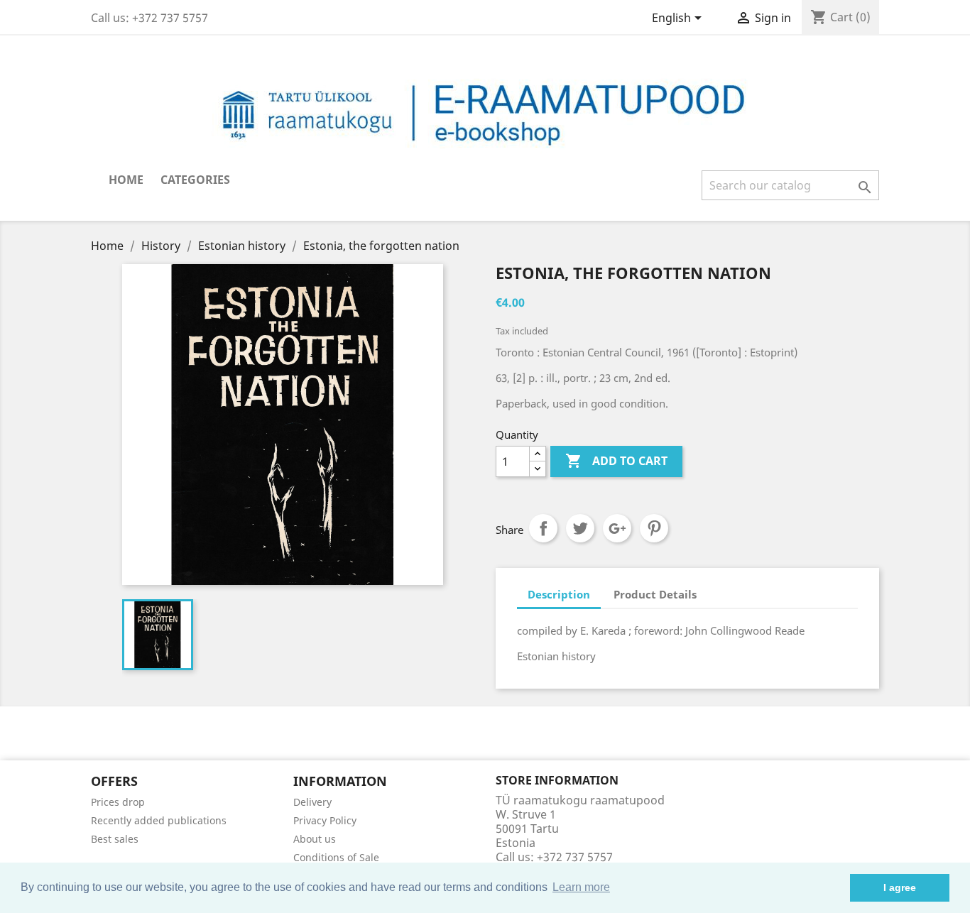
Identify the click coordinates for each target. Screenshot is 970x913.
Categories (195, 179)
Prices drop (118, 802)
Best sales (114, 839)
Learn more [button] (581, 887)
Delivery (312, 802)
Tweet (580, 528)
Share (543, 528)
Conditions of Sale (336, 857)
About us (314, 839)
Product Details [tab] (655, 594)
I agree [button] (899, 887)
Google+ (617, 528)
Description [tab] (559, 594)
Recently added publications (159, 820)
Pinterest (654, 528)
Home (126, 179)
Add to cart (616, 460)
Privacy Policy (324, 820)
